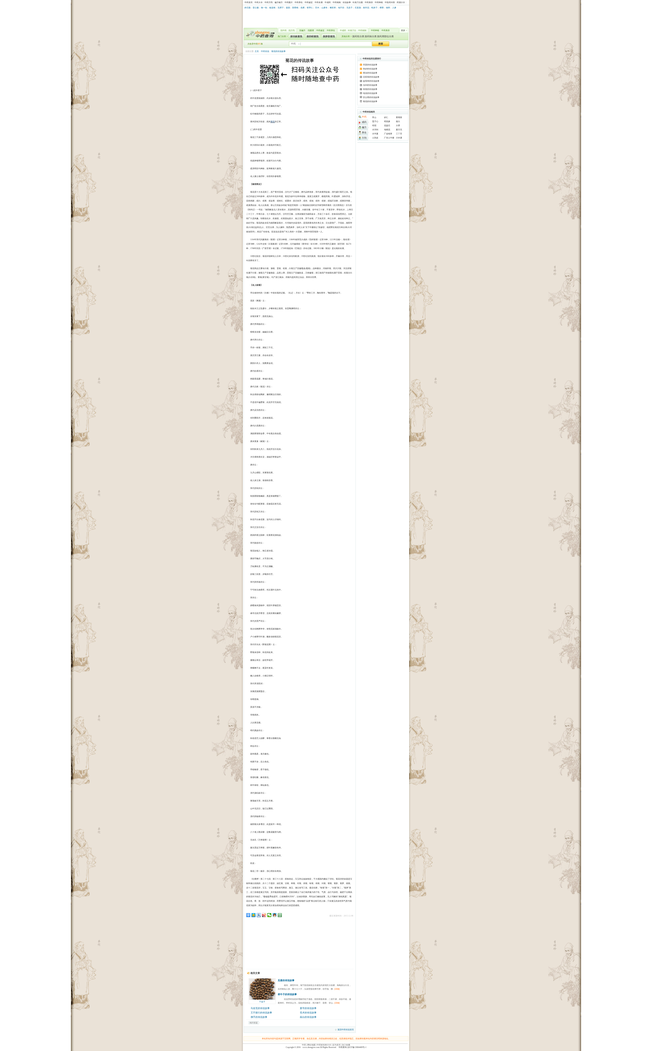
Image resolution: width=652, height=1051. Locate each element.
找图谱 (311, 30)
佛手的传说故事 (259, 1017)
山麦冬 (324, 7)
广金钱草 (388, 134)
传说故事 (347, 2)
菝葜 (288, 7)
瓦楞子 (281, 7)
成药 (364, 122)
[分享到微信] (269, 915)
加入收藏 (346, 1045)
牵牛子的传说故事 (287, 994)
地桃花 (387, 129)
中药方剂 (269, 2)
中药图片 (289, 2)
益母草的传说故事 (371, 81)
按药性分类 (358, 36)
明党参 (387, 121)
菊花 (273, 121)
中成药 (328, 2)
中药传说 (265, 51)
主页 (257, 51)
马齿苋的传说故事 (260, 1008)
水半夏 (375, 134)
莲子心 (375, 121)
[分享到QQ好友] (275, 915)
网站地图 (311, 1045)
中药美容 (369, 2)
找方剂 (292, 30)
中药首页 (248, 2)
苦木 (317, 7)
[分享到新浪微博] (264, 915)
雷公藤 (256, 7)
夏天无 (399, 129)
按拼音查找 (329, 36)
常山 (374, 117)
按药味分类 (371, 36)
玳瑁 (374, 125)
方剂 (364, 138)
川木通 (399, 138)
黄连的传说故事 (370, 73)
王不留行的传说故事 (261, 1012)
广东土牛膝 (389, 138)
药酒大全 (401, 2)
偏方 (364, 127)
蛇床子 (374, 7)
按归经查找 (313, 36)
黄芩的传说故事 (308, 1008)
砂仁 (386, 117)
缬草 (388, 7)
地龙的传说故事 (370, 93)
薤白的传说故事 (308, 1017)
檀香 (382, 7)
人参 (394, 7)
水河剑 (375, 129)
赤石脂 (247, 7)
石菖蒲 (358, 7)
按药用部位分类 (385, 36)
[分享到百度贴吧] (259, 915)
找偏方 (302, 30)
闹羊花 (366, 7)
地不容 (341, 7)
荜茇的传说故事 (370, 65)
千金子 (262, 1002)
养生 (364, 132)
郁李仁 (310, 7)
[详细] (337, 989)
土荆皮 (375, 138)
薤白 (398, 121)
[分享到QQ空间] (253, 915)
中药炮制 (337, 2)
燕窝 (303, 7)
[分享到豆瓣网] (280, 915)
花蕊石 (387, 125)
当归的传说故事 (370, 85)
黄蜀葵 (399, 117)
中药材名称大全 (324, 1045)
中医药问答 (390, 2)
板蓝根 (272, 7)
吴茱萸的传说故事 (371, 77)
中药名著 (319, 2)
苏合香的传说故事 (371, 97)
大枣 (398, 125)
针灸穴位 (352, 30)
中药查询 (260, 34)
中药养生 (299, 2)
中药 (364, 117)
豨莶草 (333, 7)
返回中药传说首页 (346, 1029)
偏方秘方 (279, 2)
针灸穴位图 (358, 2)
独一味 (264, 7)
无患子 (349, 7)
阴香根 (295, 7)
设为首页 (336, 1045)
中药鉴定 (309, 2)
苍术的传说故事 (308, 1012)
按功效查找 (296, 36)
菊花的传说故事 (278, 51)
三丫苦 (399, 134)
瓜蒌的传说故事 (286, 980)
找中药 (283, 30)
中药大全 (259, 2)
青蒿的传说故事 (370, 89)
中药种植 (379, 2)
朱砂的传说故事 (370, 69)
